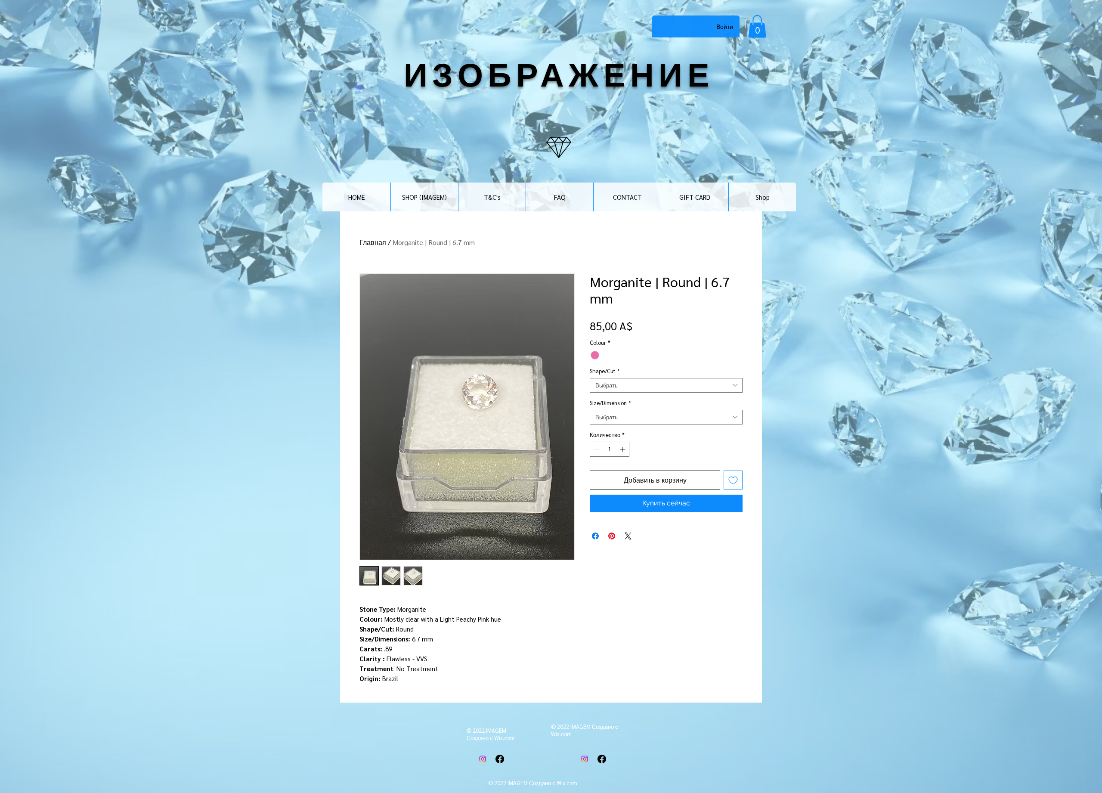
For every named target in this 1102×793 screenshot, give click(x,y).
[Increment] (623, 449)
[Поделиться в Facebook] (595, 536)
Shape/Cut (605, 371)
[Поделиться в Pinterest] (612, 536)
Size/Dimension (610, 403)
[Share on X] (628, 536)
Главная (372, 242)
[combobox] (666, 385)
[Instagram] (482, 759)
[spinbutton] (609, 449)
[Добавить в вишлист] (733, 480)
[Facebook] (499, 759)
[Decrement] (596, 449)
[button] (757, 26)
